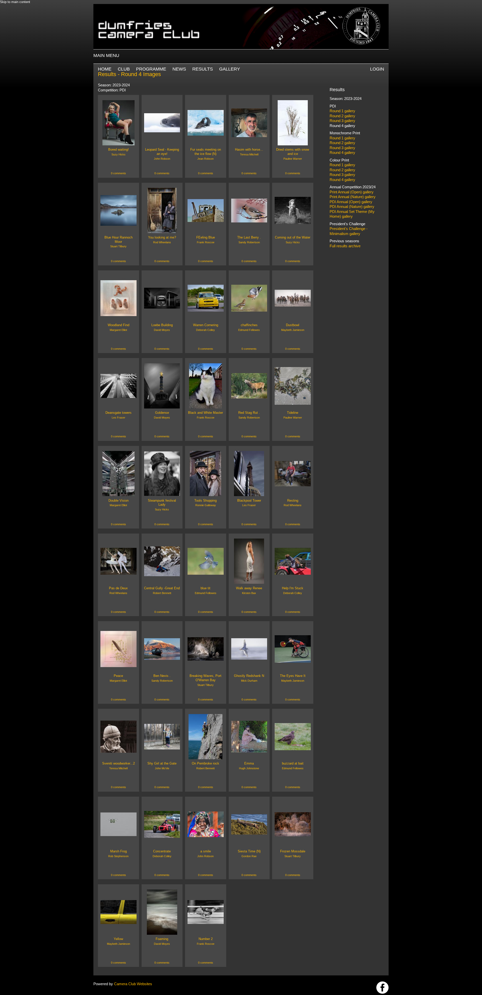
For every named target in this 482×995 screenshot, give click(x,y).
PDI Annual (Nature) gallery (352, 206)
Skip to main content (15, 2)
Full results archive (345, 246)
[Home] (241, 6)
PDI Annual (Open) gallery (351, 202)
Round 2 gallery (342, 116)
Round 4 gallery (342, 126)
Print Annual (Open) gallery (352, 192)
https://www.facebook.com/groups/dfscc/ (382, 987)
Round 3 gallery (342, 121)
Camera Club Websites (133, 984)
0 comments (118, 173)
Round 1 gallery (342, 111)
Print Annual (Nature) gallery (353, 197)
